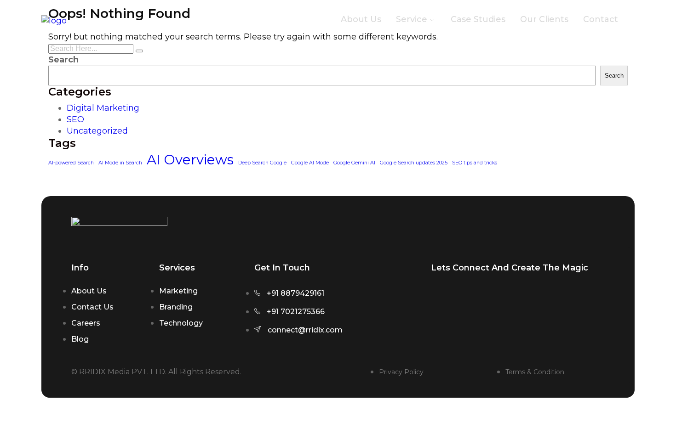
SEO (75, 119)
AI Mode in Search (120, 163)
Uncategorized (97, 131)
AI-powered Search (71, 163)
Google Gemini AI (354, 163)
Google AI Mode (310, 163)
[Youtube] (500, 303)
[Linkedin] (529, 303)
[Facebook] (471, 303)
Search (63, 60)
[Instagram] (442, 303)
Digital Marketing (103, 108)
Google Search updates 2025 (413, 163)
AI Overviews (190, 159)
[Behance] (558, 303)
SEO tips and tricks (474, 163)
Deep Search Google (262, 163)
